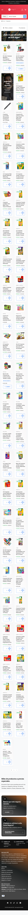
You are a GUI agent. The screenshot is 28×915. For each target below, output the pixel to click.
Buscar (3, 868)
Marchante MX (11, 907)
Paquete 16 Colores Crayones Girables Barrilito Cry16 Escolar (20, 318)
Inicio (4, 21)
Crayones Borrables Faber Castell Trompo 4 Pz (19, 725)
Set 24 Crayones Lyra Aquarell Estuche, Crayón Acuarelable (20, 346)
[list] (14, 844)
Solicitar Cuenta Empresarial (9, 832)
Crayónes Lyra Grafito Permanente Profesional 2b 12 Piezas (6, 117)
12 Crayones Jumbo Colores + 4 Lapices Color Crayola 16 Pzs (20, 176)
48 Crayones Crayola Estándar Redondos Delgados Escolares (7, 147)
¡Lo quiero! (9, 68)
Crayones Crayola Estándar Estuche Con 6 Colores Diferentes (20, 610)
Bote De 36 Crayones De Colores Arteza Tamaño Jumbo (7, 376)
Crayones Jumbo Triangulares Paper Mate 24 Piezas (7, 610)
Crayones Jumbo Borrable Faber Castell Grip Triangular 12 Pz (20, 289)
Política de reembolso (6, 878)
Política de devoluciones (7, 872)
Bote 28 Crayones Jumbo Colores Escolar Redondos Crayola (20, 465)
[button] (2, 9)
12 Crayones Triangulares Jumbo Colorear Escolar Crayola (20, 233)
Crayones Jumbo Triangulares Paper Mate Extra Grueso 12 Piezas (20, 146)
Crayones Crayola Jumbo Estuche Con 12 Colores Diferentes (7, 261)
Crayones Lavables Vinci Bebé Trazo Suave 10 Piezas (7, 204)
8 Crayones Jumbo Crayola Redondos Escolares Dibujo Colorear (20, 523)
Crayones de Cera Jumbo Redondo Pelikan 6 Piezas (7, 580)
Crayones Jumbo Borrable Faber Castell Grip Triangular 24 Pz (20, 638)
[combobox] (18, 16)
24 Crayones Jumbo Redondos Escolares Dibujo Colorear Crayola (20, 494)
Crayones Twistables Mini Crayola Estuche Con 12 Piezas (20, 697)
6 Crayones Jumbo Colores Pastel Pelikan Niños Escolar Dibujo (6, 406)
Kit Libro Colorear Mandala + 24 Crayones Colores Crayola (7, 58)
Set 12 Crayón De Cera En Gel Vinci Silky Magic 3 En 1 (7, 522)
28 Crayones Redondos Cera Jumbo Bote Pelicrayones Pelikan (20, 376)
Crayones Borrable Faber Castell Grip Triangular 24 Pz (7, 668)
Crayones (8, 21)
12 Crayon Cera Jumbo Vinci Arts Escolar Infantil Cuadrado (7, 465)
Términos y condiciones (6, 870)
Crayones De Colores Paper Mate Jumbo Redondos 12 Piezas (19, 581)
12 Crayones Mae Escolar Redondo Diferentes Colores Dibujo (7, 176)
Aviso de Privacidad (6, 874)
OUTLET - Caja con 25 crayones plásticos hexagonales (7, 753)
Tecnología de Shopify (19, 907)
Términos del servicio (6, 876)
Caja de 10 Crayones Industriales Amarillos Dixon (7, 318)
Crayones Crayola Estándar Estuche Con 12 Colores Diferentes (7, 697)
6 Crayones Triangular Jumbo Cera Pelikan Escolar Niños (20, 406)
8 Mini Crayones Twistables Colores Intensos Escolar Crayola (7, 289)
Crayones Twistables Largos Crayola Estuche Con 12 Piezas (20, 261)
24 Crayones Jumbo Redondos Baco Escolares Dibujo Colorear (7, 494)
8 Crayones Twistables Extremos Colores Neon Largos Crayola (20, 436)
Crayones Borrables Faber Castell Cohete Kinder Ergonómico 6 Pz (7, 639)
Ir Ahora (7, 812)
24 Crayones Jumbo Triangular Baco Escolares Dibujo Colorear (20, 88)
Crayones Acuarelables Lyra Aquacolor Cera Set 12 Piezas (20, 552)
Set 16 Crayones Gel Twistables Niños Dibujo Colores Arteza (20, 58)
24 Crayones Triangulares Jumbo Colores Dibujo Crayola (7, 233)
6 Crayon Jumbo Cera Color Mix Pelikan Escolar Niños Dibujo (7, 436)
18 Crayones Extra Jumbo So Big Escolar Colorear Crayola (20, 668)
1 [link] (11, 770)
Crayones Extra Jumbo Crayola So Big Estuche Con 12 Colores (7, 725)
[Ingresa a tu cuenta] (22, 9)
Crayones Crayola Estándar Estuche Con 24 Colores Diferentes (20, 204)
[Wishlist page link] (19, 9)
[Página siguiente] (16, 770)
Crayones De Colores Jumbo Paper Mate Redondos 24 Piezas (20, 117)
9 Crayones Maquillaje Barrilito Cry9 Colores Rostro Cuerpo (6, 347)
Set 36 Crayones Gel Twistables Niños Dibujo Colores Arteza (7, 552)
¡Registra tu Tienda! (6, 880)
